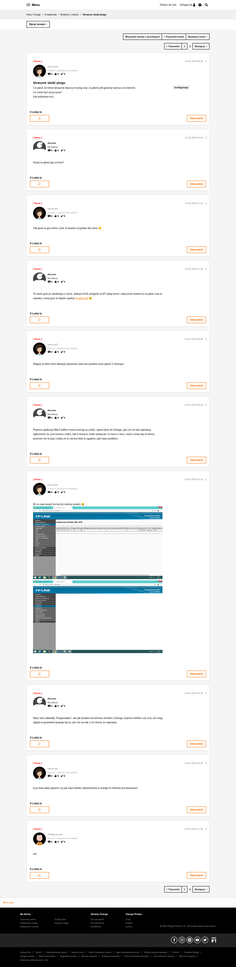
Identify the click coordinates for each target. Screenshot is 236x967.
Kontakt (129, 923)
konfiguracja (181, 87)
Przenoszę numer (28, 919)
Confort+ (175, 952)
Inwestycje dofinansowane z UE (34, 960)
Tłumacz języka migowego (155, 952)
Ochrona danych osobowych (136, 956)
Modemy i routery (69, 14)
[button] (206, 61)
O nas (128, 919)
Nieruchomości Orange (164, 956)
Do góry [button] (10, 902)
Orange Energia (27, 956)
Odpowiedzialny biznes (56, 952)
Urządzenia (50, 14)
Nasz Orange (33, 14)
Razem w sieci (77, 952)
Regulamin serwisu (68, 956)
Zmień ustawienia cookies (100, 952)
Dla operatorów (97, 919)
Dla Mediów (96, 927)
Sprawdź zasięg (62, 923)
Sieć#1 (39, 952)
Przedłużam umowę (29, 923)
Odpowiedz (196, 118)
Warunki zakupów (89, 956)
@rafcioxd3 (81, 298)
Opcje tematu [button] (37, 24)
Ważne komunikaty (47, 956)
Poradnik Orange (191, 952)
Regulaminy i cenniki (29, 927)
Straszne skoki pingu (49, 83)
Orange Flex (25, 952)
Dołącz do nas (168, 4)
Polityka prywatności (111, 956)
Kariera (129, 927)
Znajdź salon (60, 919)
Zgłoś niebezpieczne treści (127, 952)
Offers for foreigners (187, 956)
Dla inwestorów (97, 923)
